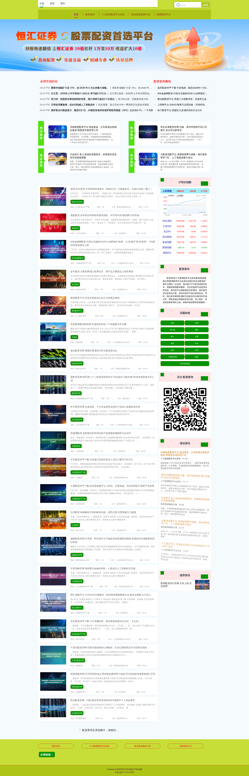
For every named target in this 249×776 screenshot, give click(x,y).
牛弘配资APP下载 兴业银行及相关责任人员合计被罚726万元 (101, 459)
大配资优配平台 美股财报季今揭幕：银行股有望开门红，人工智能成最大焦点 (183, 156)
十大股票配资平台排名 (113, 14)
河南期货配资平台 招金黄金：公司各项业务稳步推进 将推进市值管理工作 (93, 128)
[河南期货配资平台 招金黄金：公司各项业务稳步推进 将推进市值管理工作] (57, 131)
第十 (172, 336)
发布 (172, 350)
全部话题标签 (185, 363)
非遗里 (74, 337)
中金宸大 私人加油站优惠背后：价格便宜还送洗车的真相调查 (93, 156)
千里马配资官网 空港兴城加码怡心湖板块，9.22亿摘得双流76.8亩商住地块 (108, 647)
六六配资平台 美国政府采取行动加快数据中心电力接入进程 (185, 546)
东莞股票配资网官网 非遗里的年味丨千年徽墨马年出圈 (98, 324)
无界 (196, 336)
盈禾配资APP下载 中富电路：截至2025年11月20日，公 (186, 87)
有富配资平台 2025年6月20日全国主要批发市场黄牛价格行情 (101, 753)
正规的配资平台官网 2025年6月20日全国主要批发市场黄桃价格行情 (105, 726)
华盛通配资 (76, 446)
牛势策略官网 (77, 581)
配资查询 (90, 14)
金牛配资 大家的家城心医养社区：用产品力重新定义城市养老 (101, 271)
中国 (196, 323)
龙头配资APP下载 (79, 634)
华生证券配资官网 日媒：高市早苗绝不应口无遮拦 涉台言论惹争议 (183, 128)
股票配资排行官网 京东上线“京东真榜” (176, 584)
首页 (76, 14)
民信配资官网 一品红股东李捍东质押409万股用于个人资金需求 (102, 700)
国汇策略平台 (77, 607)
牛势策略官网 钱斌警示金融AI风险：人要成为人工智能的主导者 (102, 568)
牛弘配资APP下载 (79, 472)
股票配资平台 (164, 14)
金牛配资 (75, 284)
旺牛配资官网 (77, 419)
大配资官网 (172, 356)
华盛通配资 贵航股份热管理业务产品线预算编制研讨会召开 (100, 433)
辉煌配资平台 (77, 310)
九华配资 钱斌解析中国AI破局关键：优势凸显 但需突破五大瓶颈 (103, 512)
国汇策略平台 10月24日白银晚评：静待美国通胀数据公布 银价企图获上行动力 (110, 594)
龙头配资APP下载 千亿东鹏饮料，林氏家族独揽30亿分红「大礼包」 (105, 621)
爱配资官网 (76, 393)
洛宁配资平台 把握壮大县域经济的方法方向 (179, 110)
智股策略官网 (77, 686)
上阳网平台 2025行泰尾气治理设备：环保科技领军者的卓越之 (189, 104)
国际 (196, 329)
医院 (196, 356)
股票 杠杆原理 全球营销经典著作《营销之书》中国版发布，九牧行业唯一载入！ (111, 188)
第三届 (172, 329)
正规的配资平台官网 (79, 739)
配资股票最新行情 (141, 14)
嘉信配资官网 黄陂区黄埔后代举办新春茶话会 (93, 350)
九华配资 (75, 525)
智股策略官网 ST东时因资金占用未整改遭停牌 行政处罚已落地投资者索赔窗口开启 (112, 673)
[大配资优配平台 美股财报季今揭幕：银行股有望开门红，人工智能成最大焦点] (148, 158)
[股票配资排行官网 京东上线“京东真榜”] (202, 585)
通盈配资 (75, 228)
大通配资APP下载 (79, 498)
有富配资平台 (77, 765)
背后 (172, 323)
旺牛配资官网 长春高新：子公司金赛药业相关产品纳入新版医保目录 (105, 406)
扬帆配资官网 (77, 555)
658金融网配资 (77, 258)
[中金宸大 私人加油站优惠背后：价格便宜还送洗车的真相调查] (57, 158)
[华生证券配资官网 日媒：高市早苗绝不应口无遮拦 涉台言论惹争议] (148, 131)
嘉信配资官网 (77, 363)
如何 (172, 343)
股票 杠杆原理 (77, 201)
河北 (196, 350)
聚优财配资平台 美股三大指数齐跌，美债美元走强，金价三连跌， (191, 99)
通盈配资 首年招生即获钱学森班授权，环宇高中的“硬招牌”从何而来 (104, 215)
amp (196, 343)
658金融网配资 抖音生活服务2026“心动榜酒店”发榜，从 (186, 93)
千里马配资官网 (78, 660)
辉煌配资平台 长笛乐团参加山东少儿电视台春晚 (94, 297)
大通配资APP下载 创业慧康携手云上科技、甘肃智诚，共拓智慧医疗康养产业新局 (112, 485)
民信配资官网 (77, 713)
